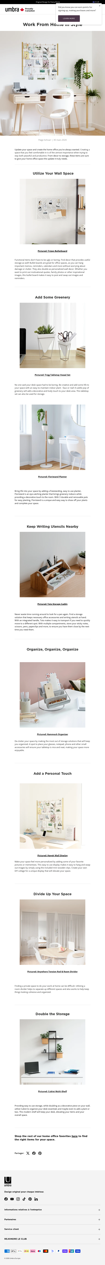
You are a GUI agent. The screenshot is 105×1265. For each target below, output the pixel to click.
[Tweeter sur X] (28, 1153)
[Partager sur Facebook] (34, 1153)
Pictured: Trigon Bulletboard (52, 251)
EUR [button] (97, 2)
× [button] (99, 5)
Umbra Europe (15, 1258)
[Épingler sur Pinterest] (40, 1153)
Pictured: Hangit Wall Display (52, 855)
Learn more (69, 18)
